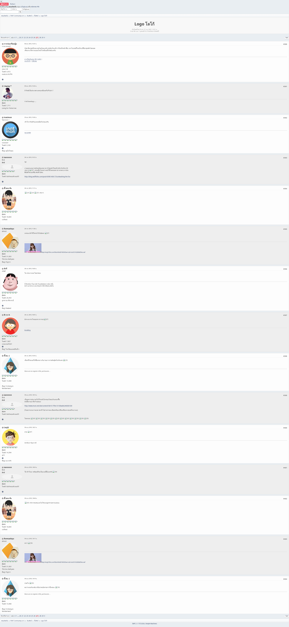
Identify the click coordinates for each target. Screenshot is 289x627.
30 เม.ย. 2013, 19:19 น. (30, 578)
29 (42, 38)
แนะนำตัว (27, 61)
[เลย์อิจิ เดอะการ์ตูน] (2, 458)
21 (22, 38)
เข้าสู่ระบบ (24, 7)
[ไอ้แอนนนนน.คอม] (2, 182)
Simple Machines (151, 624)
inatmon (8, 117)
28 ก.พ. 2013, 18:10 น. (30, 356)
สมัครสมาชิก (35, 7)
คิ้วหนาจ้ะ (8, 188)
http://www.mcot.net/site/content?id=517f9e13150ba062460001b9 (48, 406)
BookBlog (27, 330)
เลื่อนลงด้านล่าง (5, 37)
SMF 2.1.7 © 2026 (138, 624)
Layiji (6, 427)
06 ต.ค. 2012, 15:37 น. (30, 44)
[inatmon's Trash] (2, 148)
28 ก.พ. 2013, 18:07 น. (30, 315)
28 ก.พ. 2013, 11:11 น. (30, 188)
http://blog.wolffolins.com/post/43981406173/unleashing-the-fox (47, 177)
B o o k (7, 315)
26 (34, 38)
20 (20, 38)
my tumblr (27, 133)
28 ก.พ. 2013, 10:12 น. (30, 157)
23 (27, 38)
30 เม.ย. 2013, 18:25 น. (30, 467)
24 (29, 38)
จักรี (5, 268)
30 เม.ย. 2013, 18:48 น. (30, 498)
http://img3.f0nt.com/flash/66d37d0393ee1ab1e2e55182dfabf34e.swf (63, 252)
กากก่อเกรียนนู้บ (10, 44)
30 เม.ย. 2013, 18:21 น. (30, 427)
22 (25, 38)
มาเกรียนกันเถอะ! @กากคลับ (32, 59)
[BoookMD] (2, 347)
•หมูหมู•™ (8, 86)
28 (40, 38)
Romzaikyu (9, 228)
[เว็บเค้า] (2, 79)
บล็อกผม (34, 61)
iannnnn (8, 157)
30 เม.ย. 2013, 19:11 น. (30, 538)
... (18, 38)
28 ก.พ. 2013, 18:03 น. (30, 268)
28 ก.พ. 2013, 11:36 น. (30, 228)
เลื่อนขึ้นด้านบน (5, 616)
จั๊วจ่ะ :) (7, 355)
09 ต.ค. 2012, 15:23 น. (30, 86)
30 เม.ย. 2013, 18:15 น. (30, 395)
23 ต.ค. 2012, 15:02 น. (30, 117)
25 (32, 38)
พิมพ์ (287, 37)
